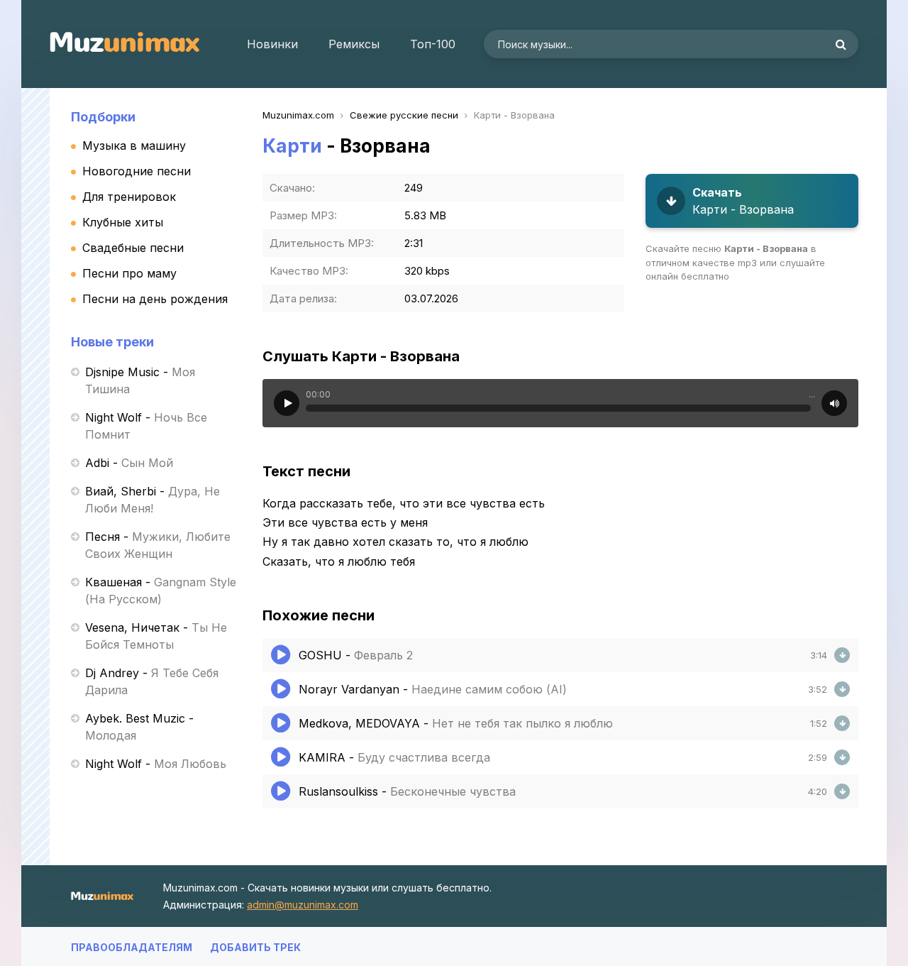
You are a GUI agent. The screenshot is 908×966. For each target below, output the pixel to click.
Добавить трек (255, 947)
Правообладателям (131, 947)
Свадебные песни (133, 248)
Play (286, 403)
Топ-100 (432, 44)
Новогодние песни (136, 171)
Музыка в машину (134, 145)
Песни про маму (129, 273)
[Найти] (840, 44)
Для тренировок (129, 197)
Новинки (272, 44)
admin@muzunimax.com (302, 905)
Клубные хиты (122, 222)
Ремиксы (354, 44)
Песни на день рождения (155, 299)
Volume (834, 403)
